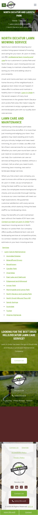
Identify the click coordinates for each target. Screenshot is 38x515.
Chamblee (10, 273)
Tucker (9, 311)
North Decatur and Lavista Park (19, 294)
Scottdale (10, 307)
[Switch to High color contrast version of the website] (4, 5)
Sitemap (25, 448)
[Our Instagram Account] (21, 488)
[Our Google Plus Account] (17, 488)
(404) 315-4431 (9, 512)
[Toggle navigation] (35, 5)
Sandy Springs (12, 302)
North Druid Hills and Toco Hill (18, 298)
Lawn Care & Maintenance (20, 24)
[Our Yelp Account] (26, 488)
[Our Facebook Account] (12, 488)
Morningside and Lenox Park (18, 290)
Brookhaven (11, 264)
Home (14, 20)
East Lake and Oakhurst (16, 277)
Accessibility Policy (19, 453)
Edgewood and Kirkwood (16, 281)
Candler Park (11, 269)
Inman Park (11, 286)
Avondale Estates (13, 256)
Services (22, 20)
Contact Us (13, 448)
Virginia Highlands (13, 315)
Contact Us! (19, 361)
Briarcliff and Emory (14, 260)
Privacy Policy (19, 458)
